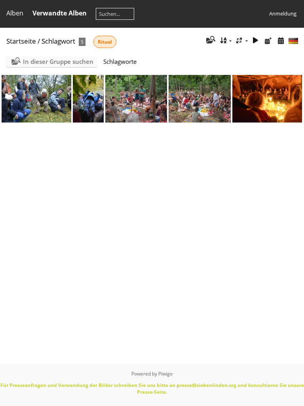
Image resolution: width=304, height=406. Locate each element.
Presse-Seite (151, 392)
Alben (14, 13)
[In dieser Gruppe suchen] (210, 40)
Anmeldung (282, 13)
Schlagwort (58, 41)
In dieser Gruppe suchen (58, 61)
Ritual (105, 41)
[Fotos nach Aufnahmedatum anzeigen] (280, 41)
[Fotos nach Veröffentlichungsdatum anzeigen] (268, 41)
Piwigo (165, 373)
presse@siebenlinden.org (206, 385)
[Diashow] (255, 41)
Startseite (21, 41)
